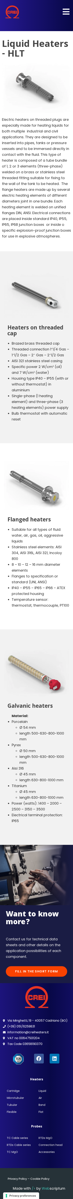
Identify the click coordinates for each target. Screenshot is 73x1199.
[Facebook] (39, 1058)
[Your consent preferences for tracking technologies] (21, 1195)
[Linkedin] (54, 1058)
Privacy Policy (17, 1178)
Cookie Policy (39, 1178)
